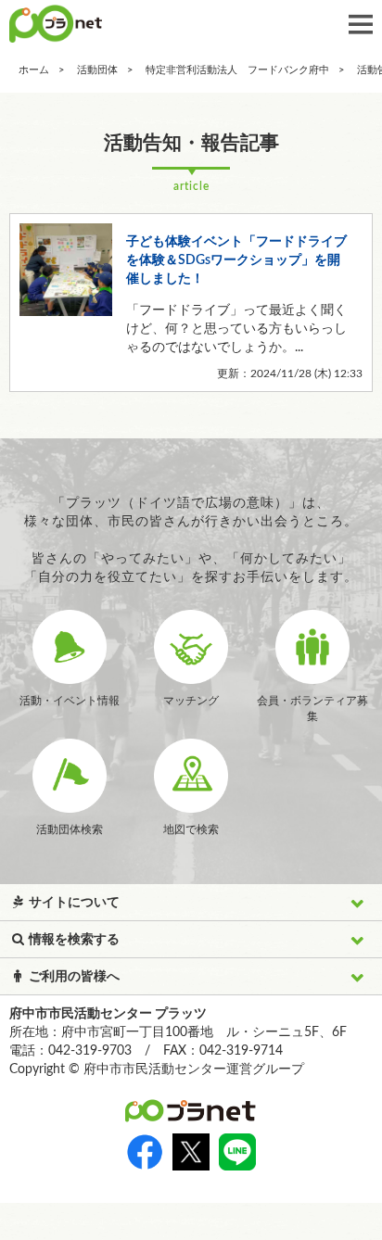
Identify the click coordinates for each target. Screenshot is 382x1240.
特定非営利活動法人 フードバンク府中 (237, 70)
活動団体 (97, 70)
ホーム (34, 70)
